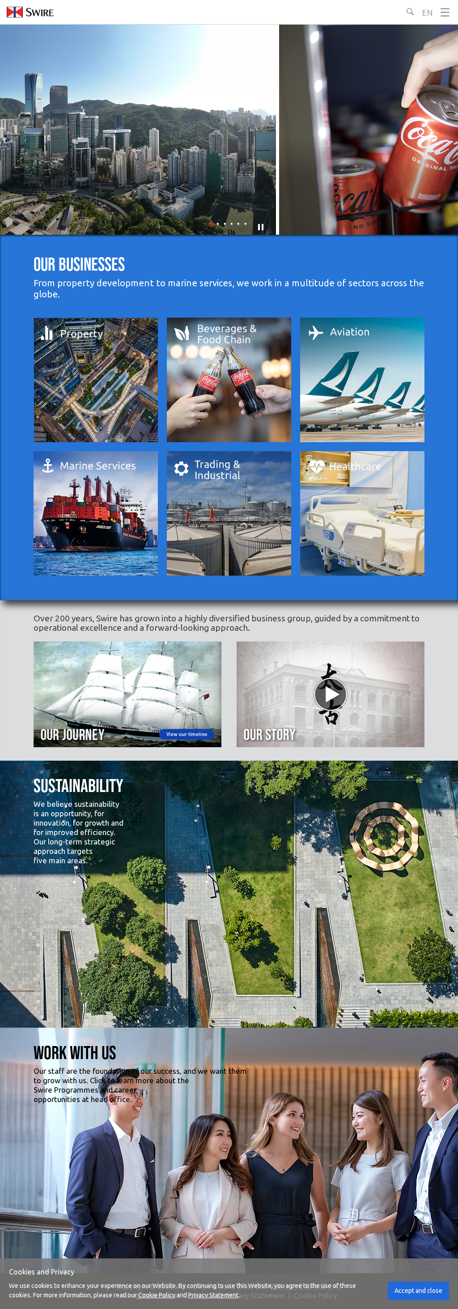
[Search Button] (410, 11)
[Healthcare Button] (362, 513)
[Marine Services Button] (95, 513)
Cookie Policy (156, 1295)
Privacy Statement (213, 1295)
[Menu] (445, 12)
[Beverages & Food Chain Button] (229, 380)
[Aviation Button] (362, 380)
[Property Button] (95, 380)
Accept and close (418, 1290)
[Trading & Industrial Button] (229, 513)
